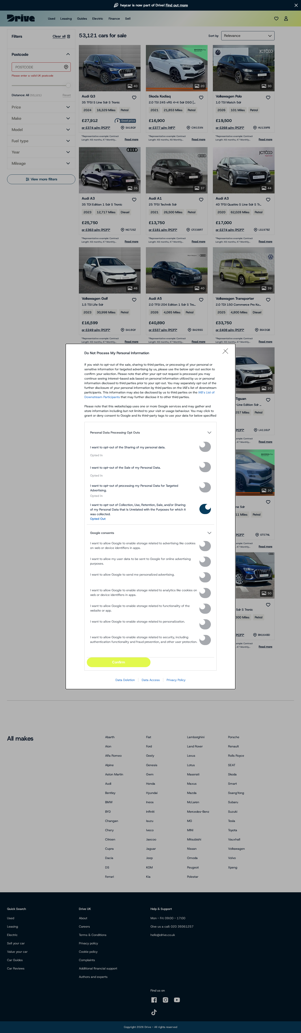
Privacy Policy (176, 680)
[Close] (227, 353)
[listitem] (150, 432)
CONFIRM (118, 662)
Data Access (151, 680)
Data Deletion (125, 680)
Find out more (177, 5)
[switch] (205, 447)
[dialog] (150, 516)
